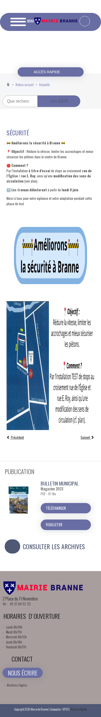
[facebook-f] (85, 21)
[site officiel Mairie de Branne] (56, 23)
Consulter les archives (54, 546)
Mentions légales (17, 685)
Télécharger (56, 508)
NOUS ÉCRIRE (23, 672)
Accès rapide (47, 72)
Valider (59, 101)
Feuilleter (54, 524)
